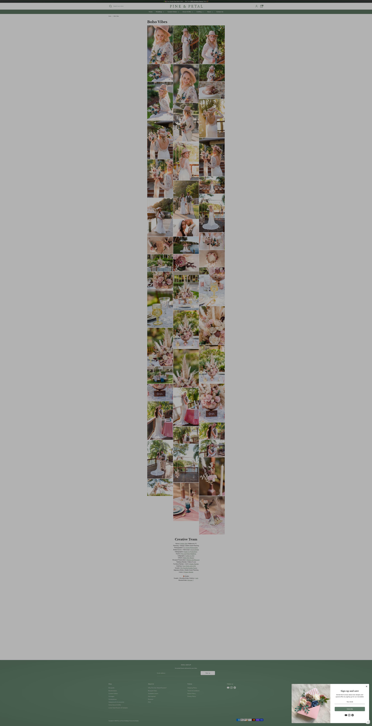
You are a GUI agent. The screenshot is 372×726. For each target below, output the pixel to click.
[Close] (366, 686)
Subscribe (350, 709)
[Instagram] (349, 715)
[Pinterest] (352, 715)
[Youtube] (346, 715)
